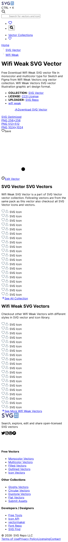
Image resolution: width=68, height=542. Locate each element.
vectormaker (16, 522)
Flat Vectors (16, 497)
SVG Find (14, 529)
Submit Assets (17, 501)
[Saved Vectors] (10, 23)
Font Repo (15, 525)
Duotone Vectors (19, 494)
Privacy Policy (28, 539)
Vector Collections (20, 35)
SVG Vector (36, 93)
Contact (55, 539)
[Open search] (11, 27)
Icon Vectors (16, 472)
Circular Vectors (19, 490)
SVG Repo (32, 100)
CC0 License (30, 96)
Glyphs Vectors (18, 487)
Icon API (13, 518)
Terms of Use (10, 539)
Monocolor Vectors (21, 458)
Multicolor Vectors (20, 462)
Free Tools (15, 515)
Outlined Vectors (19, 469)
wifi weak (14, 103)
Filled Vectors (17, 465)
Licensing (44, 539)
